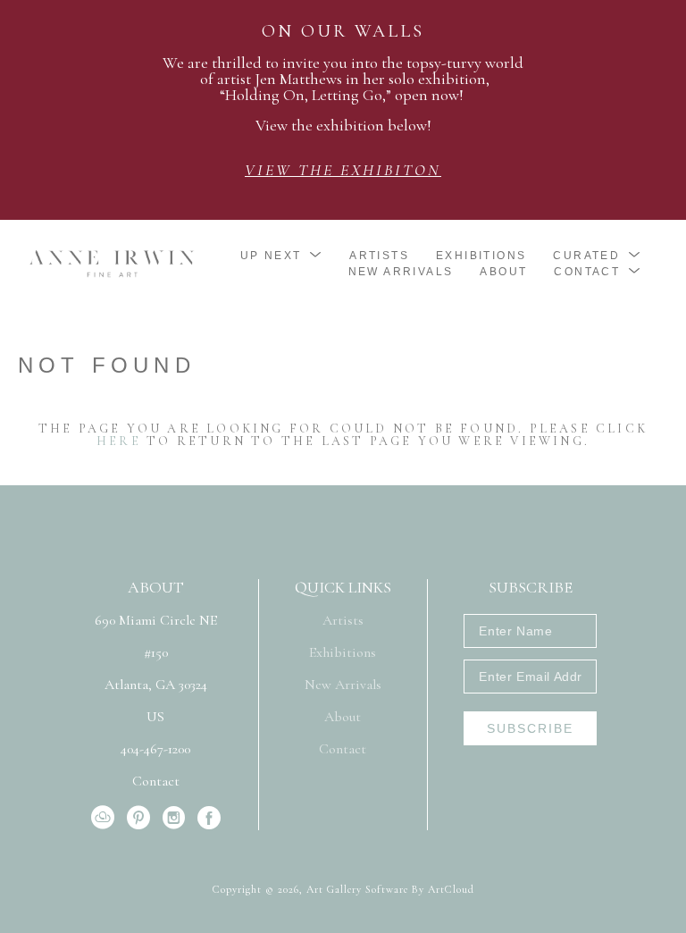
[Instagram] (177, 817)
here (118, 441)
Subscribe (530, 728)
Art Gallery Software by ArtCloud (390, 889)
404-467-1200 (155, 750)
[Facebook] (209, 817)
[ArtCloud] (106, 817)
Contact (156, 781)
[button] (281, 255)
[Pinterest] (141, 817)
